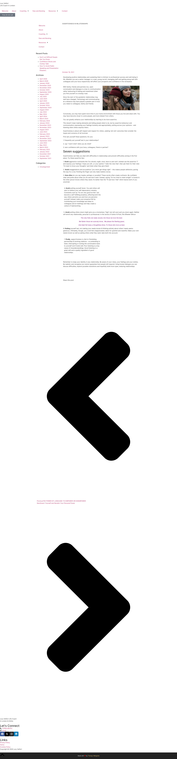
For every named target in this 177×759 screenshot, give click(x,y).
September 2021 (45, 158)
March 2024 (44, 119)
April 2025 (43, 101)
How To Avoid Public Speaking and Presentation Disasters (49, 68)
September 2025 (45, 92)
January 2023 (44, 136)
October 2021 (44, 156)
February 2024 (45, 121)
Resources (52, 11)
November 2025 (45, 88)
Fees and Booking (39, 11)
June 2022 (43, 143)
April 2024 (43, 116)
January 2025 (44, 103)
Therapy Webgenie (93, 756)
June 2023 (43, 132)
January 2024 (44, 123)
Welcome (5, 11)
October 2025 (45, 90)
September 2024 (45, 107)
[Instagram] (11, 734)
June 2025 (43, 99)
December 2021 (45, 154)
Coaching (23, 11)
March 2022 (44, 147)
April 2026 (43, 79)
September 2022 (45, 141)
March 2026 (44, 81)
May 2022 (43, 145)
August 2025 (44, 94)
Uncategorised (45, 167)
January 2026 (44, 83)
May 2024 (43, 114)
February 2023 (45, 134)
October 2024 (45, 105)
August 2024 (44, 110)
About (14, 11)
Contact (64, 11)
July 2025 (43, 96)
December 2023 (45, 125)
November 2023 (45, 127)
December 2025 (45, 85)
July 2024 (43, 112)
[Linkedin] (16, 734)
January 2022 (44, 152)
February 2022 (45, 149)
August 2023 (44, 130)
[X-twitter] (7, 734)
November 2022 (45, 138)
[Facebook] (2, 734)
